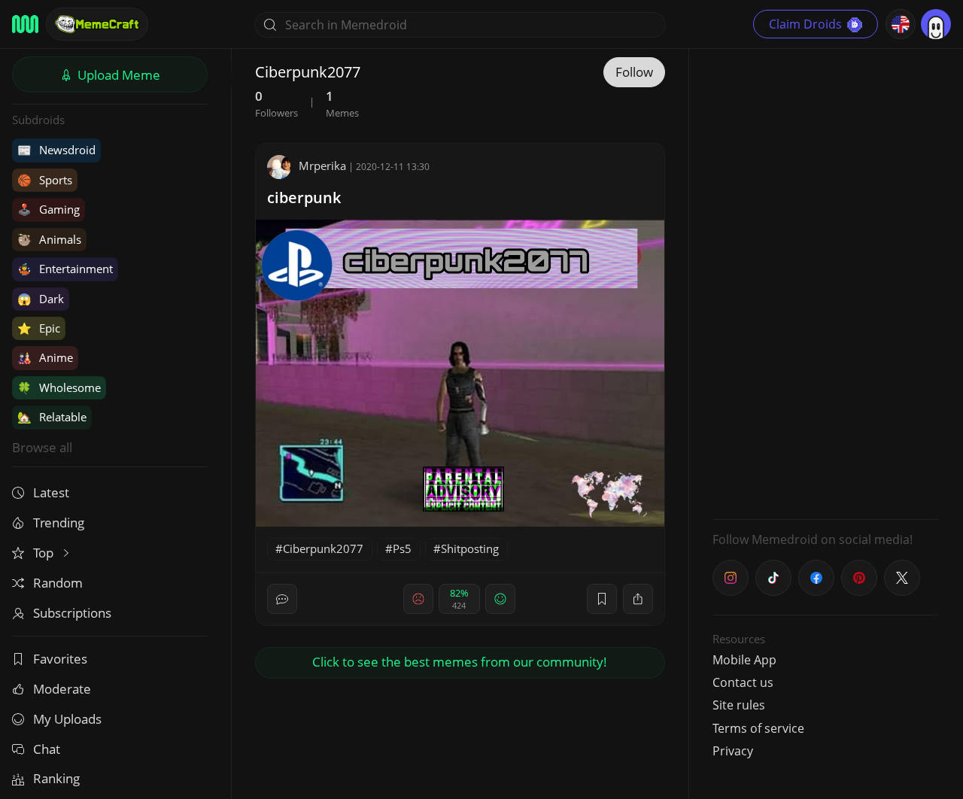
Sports (44, 179)
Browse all (42, 447)
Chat (46, 749)
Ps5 (402, 548)
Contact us (742, 682)
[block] (638, 599)
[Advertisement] (825, 282)
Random (58, 582)
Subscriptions (72, 612)
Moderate (62, 688)
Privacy (732, 751)
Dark (40, 298)
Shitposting (470, 548)
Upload (117, 75)
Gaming (48, 209)
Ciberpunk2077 (323, 548)
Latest (51, 492)
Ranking (56, 778)
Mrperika (322, 165)
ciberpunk (304, 197)
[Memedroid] (25, 24)
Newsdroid (56, 149)
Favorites (60, 658)
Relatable (52, 416)
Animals (49, 239)
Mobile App (744, 660)
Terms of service (758, 728)
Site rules (738, 705)
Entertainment (65, 268)
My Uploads (67, 719)
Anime (45, 357)
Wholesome (59, 387)
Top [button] (44, 552)
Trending (58, 522)
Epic (38, 328)
